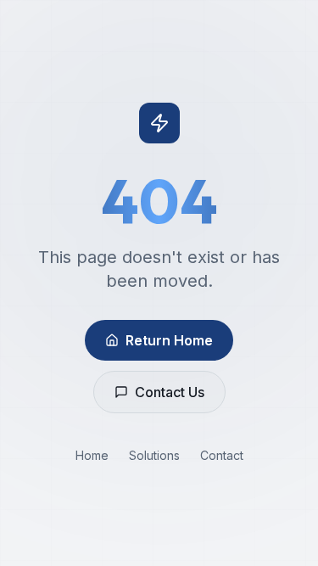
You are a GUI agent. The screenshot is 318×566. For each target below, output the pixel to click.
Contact (221, 455)
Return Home (169, 340)
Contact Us (169, 392)
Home (92, 455)
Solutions (154, 455)
